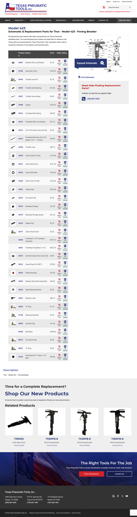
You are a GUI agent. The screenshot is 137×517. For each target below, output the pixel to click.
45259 (20, 307)
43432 (20, 172)
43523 (20, 273)
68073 (20, 340)
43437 (20, 189)
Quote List (116, 1)
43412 (20, 113)
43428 (20, 147)
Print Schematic (87, 77)
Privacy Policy (76, 513)
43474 (20, 206)
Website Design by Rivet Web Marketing (42, 513)
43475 (20, 215)
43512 (20, 264)
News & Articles (127, 1)
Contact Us (119, 474)
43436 (20, 181)
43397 (20, 96)
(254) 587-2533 (124, 20)
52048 (20, 332)
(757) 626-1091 (53, 503)
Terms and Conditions (63, 513)
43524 (20, 281)
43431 (20, 164)
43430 (20, 156)
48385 (20, 323)
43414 (20, 130)
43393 (20, 79)
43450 (20, 240)
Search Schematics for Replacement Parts (114, 12)
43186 (20, 71)
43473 (20, 198)
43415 (20, 139)
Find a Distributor (91, 474)
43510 (20, 256)
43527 (20, 298)
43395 (20, 88)
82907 (20, 348)
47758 (20, 315)
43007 (20, 63)
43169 (20, 357)
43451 (20, 248)
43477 (20, 232)
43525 (20, 290)
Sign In (108, 1)
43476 (20, 223)
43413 (20, 122)
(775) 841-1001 (32, 503)
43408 (20, 105)
